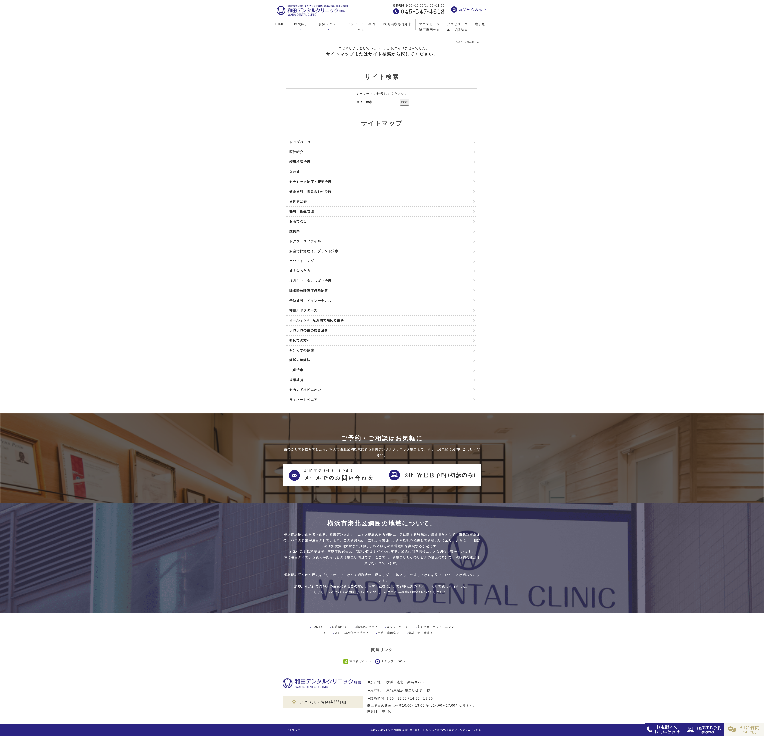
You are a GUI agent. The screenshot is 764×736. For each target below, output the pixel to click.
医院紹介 (296, 152)
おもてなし (298, 221)
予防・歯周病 (387, 632)
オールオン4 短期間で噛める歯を (316, 320)
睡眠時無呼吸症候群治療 (308, 290)
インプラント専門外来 (361, 27)
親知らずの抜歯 (301, 350)
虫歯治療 (296, 370)
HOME (279, 24)
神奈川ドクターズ (303, 310)
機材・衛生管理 (301, 211)
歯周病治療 (298, 201)
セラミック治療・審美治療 (310, 181)
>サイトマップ (291, 730)
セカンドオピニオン (305, 389)
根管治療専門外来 (397, 24)
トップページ (300, 142)
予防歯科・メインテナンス (310, 300)
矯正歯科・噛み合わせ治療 (310, 191)
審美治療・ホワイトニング (435, 626)
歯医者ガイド (358, 661)
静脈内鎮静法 (300, 360)
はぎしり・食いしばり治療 (310, 280)
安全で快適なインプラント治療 (313, 251)
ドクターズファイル (305, 241)
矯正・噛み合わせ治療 (350, 632)
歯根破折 (296, 380)
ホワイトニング (301, 261)
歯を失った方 (300, 270)
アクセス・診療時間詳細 (322, 702)
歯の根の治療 (365, 626)
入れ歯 (294, 171)
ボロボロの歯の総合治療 (308, 330)
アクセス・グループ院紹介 (457, 27)
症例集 (480, 24)
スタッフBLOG (392, 661)
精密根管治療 (300, 161)
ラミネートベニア (303, 399)
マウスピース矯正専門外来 (429, 27)
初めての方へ (300, 340)
